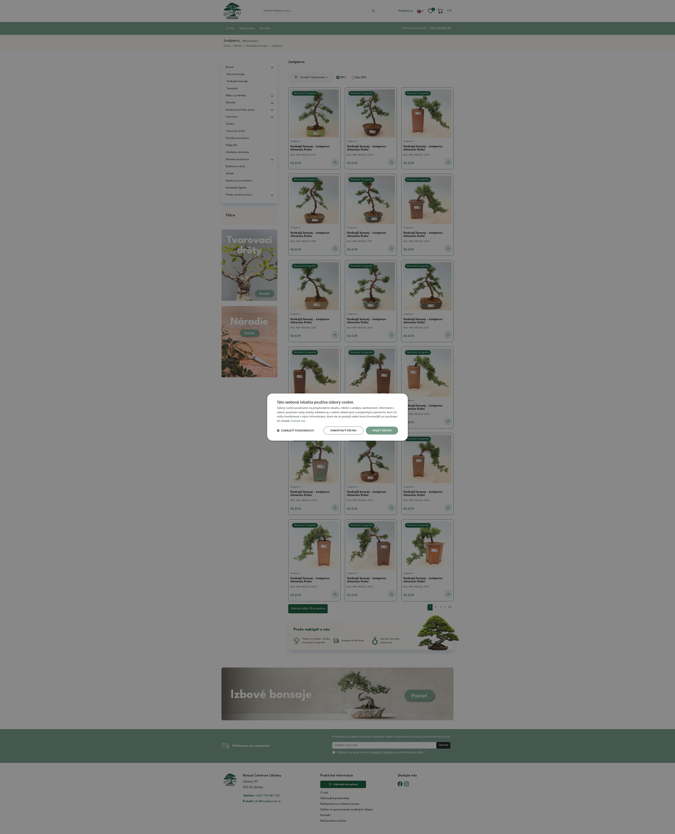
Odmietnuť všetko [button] (343, 430)
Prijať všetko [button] (381, 430)
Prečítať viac (298, 421)
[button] (295, 430)
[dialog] (337, 416)
